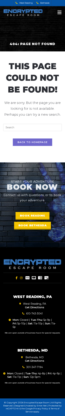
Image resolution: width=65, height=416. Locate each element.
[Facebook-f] (16, 277)
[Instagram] (21, 277)
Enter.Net (42, 405)
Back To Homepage (33, 142)
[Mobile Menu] (59, 12)
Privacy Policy (40, 408)
